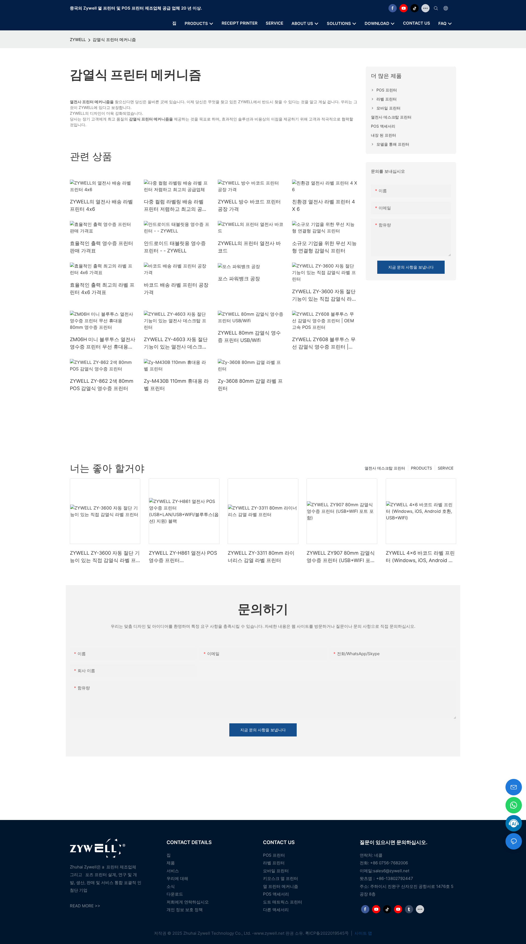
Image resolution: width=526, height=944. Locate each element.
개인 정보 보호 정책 (185, 909)
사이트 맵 (362, 933)
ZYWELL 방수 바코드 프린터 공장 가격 (249, 205)
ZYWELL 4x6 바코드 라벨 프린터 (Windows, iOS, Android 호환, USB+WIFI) (420, 557)
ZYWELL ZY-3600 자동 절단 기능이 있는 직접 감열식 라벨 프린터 (324, 296)
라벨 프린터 (274, 862)
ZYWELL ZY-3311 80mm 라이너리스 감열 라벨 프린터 (261, 556)
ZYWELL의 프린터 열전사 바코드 (249, 247)
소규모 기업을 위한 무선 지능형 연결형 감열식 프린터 (324, 247)
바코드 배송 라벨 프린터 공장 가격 (176, 288)
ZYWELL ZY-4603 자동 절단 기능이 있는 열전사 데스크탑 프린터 (176, 343)
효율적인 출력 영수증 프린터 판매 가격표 (101, 247)
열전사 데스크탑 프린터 (385, 468)
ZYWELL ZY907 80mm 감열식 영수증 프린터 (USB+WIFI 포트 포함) (341, 557)
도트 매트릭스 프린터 (282, 902)
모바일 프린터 (276, 870)
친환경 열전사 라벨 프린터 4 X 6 (323, 205)
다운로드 (175, 894)
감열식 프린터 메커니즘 (114, 39)
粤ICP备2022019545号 (327, 933)
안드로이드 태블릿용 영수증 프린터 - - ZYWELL (175, 247)
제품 (171, 862)
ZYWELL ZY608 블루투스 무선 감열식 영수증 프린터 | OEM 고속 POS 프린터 (324, 343)
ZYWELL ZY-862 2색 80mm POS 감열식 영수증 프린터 (101, 384)
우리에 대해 (177, 878)
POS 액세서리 (276, 894)
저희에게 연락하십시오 (188, 902)
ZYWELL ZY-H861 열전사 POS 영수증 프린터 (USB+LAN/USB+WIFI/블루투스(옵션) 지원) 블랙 (183, 557)
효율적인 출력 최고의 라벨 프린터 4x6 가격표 (102, 288)
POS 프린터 (274, 855)
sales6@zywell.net (391, 870)
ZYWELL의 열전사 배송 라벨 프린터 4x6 (101, 205)
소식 (171, 886)
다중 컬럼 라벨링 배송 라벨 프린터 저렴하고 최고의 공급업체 (175, 206)
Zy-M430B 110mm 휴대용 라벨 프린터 (176, 384)
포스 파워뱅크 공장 (239, 278)
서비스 (173, 870)
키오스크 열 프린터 (280, 878)
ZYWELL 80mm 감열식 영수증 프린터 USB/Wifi (249, 336)
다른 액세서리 (276, 909)
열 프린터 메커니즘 (280, 886)
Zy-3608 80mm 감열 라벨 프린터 (250, 384)
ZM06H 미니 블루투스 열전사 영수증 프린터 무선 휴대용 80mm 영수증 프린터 (102, 343)
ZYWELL (78, 39)
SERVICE (445, 468)
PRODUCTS (421, 468)
